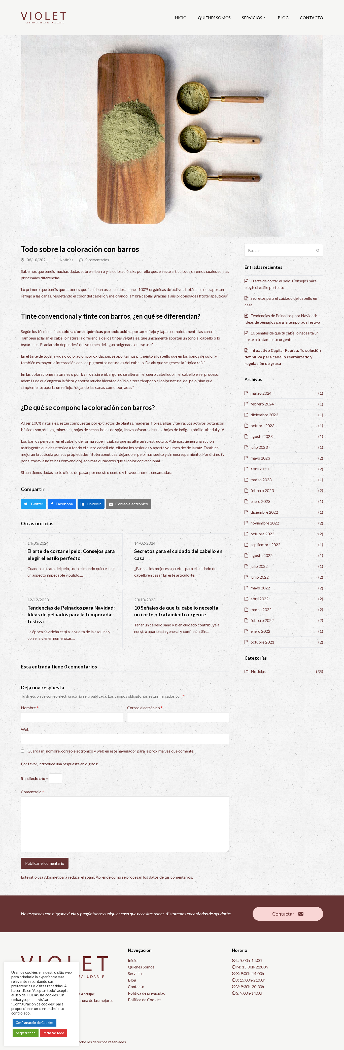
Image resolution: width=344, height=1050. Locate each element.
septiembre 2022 (265, 544)
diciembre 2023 (264, 414)
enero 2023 (260, 501)
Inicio (132, 960)
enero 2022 (260, 631)
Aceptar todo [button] (26, 1033)
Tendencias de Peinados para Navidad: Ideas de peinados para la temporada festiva (71, 614)
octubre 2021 (262, 642)
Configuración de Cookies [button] (34, 1023)
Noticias (66, 259)
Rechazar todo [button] (53, 1033)
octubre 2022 (262, 533)
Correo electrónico (144, 707)
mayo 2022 (260, 587)
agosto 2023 (261, 436)
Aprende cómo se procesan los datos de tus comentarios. (144, 877)
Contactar (283, 914)
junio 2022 (260, 577)
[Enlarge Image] (172, 135)
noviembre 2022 (265, 522)
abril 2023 (259, 468)
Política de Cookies (144, 999)
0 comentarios (97, 259)
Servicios (136, 973)
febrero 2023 (262, 490)
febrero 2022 (262, 620)
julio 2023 (259, 447)
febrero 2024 (262, 403)
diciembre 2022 (264, 512)
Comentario (32, 791)
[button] (33, 504)
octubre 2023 (262, 425)
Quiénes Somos (141, 966)
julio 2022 (259, 566)
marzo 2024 (261, 393)
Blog (132, 980)
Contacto (136, 986)
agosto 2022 (261, 555)
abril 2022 (259, 598)
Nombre (29, 707)
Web (25, 729)
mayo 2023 (260, 458)
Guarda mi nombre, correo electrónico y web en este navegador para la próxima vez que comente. (110, 750)
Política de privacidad (146, 993)
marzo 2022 (261, 609)
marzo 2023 (261, 479)
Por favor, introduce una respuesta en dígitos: (59, 763)
